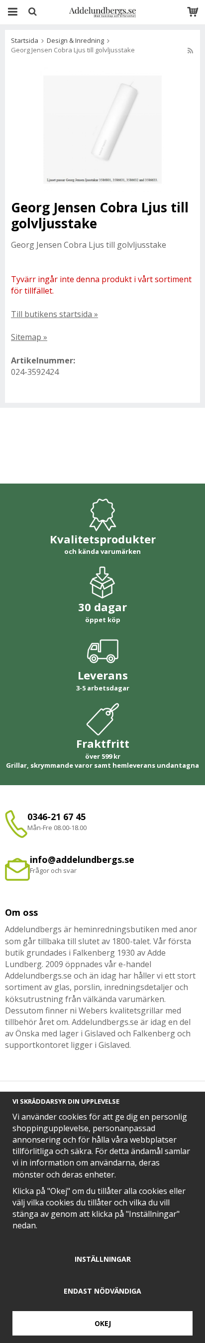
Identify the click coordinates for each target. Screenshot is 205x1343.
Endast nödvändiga (102, 1291)
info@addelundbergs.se (82, 859)
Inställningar (103, 1259)
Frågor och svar (53, 870)
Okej (103, 1323)
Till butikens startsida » (54, 314)
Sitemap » (29, 337)
